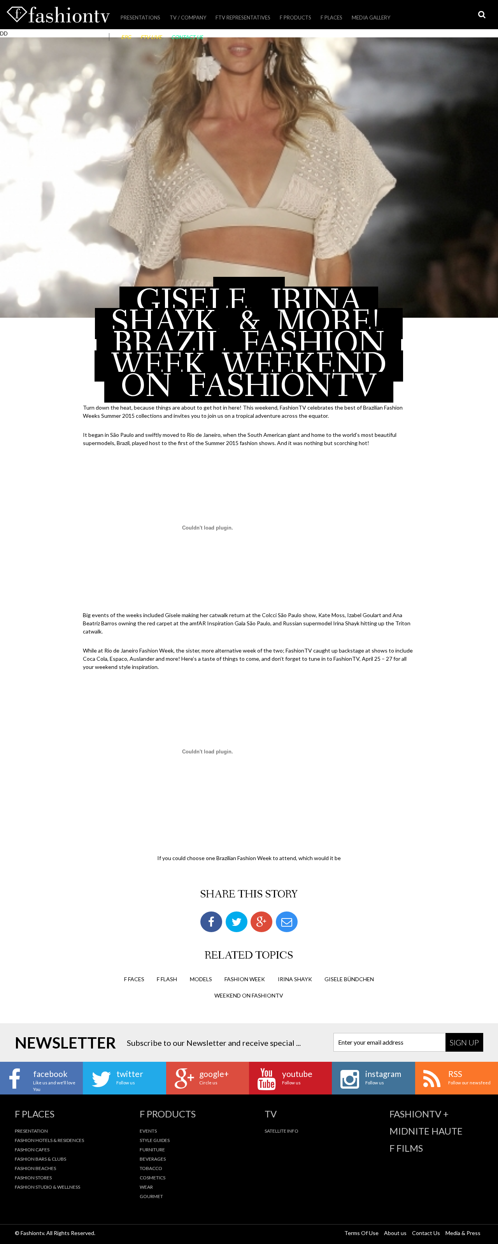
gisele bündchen (349, 979)
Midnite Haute (426, 1131)
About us (395, 1233)
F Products (295, 17)
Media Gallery (371, 17)
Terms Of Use (361, 1233)
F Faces (134, 979)
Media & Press (462, 1233)
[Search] (481, 14)
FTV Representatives (243, 17)
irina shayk (295, 979)
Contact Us (187, 37)
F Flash (167, 979)
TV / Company (188, 17)
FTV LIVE (151, 37)
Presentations (140, 17)
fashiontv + (419, 1114)
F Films (406, 1148)
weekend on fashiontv (248, 995)
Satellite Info (281, 1131)
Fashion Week (244, 979)
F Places (331, 17)
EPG (126, 37)
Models (201, 979)
